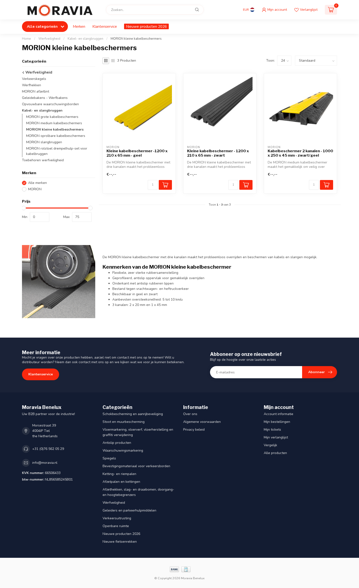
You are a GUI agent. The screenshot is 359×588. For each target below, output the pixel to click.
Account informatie (278, 414)
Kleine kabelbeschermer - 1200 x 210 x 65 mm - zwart (218, 153)
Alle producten (275, 453)
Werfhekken (31, 85)
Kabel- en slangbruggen (85, 39)
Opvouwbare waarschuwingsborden (50, 104)
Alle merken (37, 183)
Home (26, 39)
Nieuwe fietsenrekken (120, 541)
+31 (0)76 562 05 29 (48, 448)
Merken (79, 26)
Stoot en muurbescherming (124, 421)
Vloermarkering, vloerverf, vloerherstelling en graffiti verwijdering (138, 432)
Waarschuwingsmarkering (123, 450)
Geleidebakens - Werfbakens (45, 97)
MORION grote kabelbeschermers (52, 116)
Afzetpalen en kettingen (121, 481)
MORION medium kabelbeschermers (54, 123)
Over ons (190, 414)
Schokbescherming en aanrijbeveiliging (133, 414)
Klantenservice (104, 26)
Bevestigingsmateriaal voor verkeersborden (136, 466)
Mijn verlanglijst (276, 437)
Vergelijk (270, 445)
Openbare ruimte (116, 526)
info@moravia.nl (44, 462)
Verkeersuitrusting (117, 518)
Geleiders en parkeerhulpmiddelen (129, 510)
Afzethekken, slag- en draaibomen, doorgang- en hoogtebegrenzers (138, 492)
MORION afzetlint (35, 91)
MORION (35, 189)
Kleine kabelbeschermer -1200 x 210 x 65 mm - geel (137, 153)
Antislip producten (117, 442)
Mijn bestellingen (277, 421)
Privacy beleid (194, 429)
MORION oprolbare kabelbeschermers (55, 135)
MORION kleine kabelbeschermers (136, 39)
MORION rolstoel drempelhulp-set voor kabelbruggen (56, 151)
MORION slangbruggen (44, 142)
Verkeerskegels (34, 78)
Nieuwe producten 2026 (146, 26)
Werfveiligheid (49, 39)
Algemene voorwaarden (202, 421)
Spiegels (109, 458)
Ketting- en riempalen (119, 474)
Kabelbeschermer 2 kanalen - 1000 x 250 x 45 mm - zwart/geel (300, 153)
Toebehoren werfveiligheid (43, 160)
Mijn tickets (272, 429)
